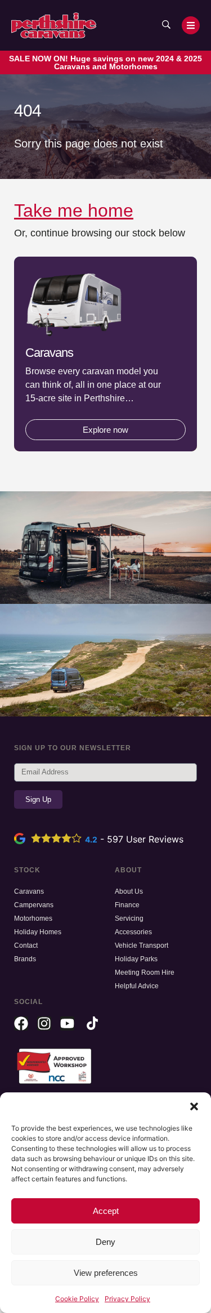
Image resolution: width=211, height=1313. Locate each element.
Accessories (133, 932)
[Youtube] (67, 1023)
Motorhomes (33, 918)
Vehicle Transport (141, 945)
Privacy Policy (127, 1298)
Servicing (129, 918)
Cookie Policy (77, 1298)
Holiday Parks (136, 959)
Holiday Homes (37, 932)
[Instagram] (44, 1023)
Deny (105, 1242)
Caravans (29, 891)
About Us (129, 891)
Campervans (33, 905)
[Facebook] (21, 1023)
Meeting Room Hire (144, 972)
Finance (127, 905)
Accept (106, 1211)
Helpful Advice (137, 986)
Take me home (73, 210)
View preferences (106, 1273)
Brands (25, 959)
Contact (26, 945)
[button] (194, 1106)
